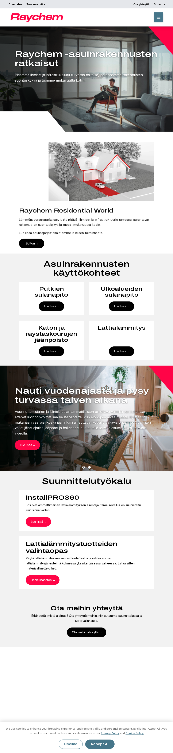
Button (30, 243)
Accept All (100, 744)
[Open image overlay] (86, 171)
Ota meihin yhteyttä (85, 632)
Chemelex (15, 4)
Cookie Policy (135, 733)
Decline (70, 744)
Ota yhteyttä (141, 4)
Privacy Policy (110, 733)
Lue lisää (50, 306)
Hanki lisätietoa (41, 580)
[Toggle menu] (158, 17)
